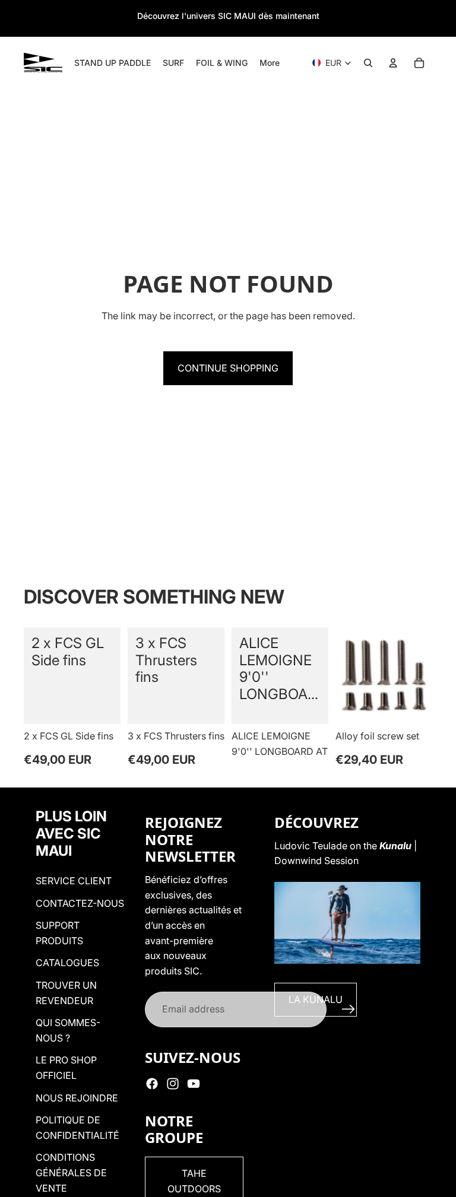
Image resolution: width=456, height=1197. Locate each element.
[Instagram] (173, 1084)
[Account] (393, 63)
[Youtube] (193, 1084)
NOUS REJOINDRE (77, 1098)
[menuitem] (270, 63)
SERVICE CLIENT (74, 881)
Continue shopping (228, 368)
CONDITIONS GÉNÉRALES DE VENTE (71, 1172)
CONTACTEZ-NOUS (80, 903)
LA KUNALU (316, 999)
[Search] (368, 63)
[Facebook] (152, 1084)
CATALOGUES (67, 963)
